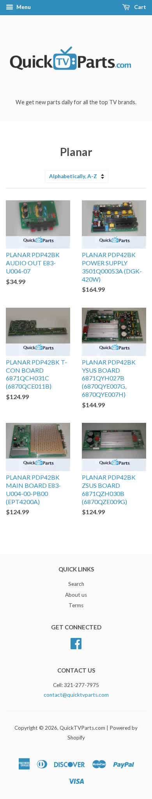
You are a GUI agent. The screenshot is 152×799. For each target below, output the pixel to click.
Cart (139, 7)
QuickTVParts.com (82, 728)
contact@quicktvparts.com (76, 695)
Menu (23, 7)
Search (76, 584)
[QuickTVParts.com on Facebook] (76, 643)
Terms (76, 605)
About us (76, 595)
